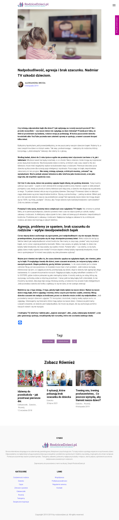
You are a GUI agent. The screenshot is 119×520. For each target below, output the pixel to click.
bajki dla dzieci (48, 341)
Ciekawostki (23, 405)
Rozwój (21, 407)
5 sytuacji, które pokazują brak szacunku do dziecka (59, 393)
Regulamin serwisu (59, 484)
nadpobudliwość (63, 341)
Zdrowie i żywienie (21, 488)
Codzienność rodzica (21, 477)
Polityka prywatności (59, 481)
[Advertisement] (59, 109)
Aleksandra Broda (35, 83)
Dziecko (32, 405)
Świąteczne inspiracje (21, 502)
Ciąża (21, 484)
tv (74, 341)
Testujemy (21, 498)
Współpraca (59, 477)
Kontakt (59, 488)
